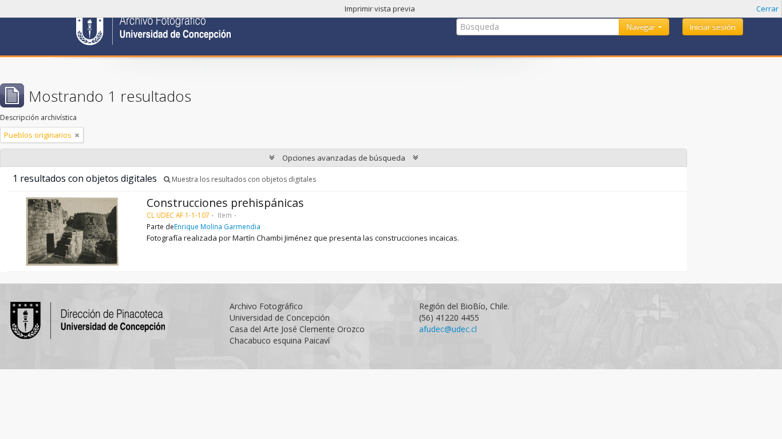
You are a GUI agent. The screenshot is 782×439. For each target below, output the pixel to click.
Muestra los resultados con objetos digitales (243, 179)
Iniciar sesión (713, 27)
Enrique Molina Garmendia (217, 226)
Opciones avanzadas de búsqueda (344, 158)
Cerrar (767, 8)
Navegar (641, 27)
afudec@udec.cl (448, 329)
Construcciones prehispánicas (225, 202)
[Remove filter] (77, 135)
